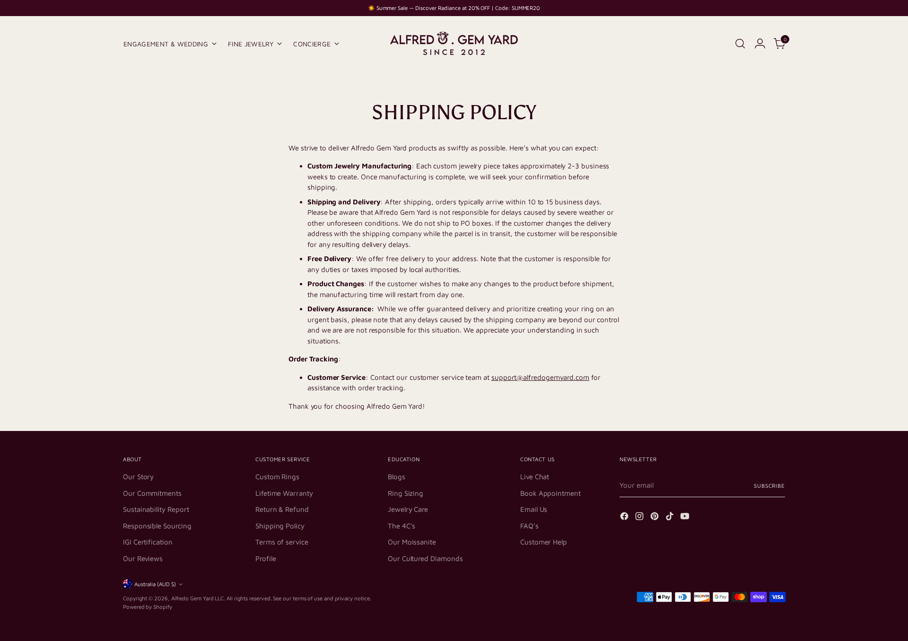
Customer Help (543, 542)
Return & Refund (282, 509)
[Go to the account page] (760, 43)
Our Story (138, 477)
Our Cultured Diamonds (425, 558)
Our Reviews (143, 558)
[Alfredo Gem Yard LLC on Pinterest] (655, 517)
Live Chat (534, 477)
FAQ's (529, 526)
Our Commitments (152, 493)
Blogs (396, 477)
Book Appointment (550, 493)
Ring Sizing (405, 493)
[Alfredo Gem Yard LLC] (454, 43)
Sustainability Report (156, 509)
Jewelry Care (408, 509)
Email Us (533, 509)
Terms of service (281, 542)
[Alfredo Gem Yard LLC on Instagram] (640, 517)
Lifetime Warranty (284, 493)
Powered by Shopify (147, 607)
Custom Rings (277, 477)
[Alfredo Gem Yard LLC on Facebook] (625, 517)
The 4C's (401, 526)
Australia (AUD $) (155, 584)
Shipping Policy (280, 526)
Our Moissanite (412, 542)
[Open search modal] (740, 43)
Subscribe (769, 486)
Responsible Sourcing (157, 526)
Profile (265, 558)
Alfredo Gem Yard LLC (197, 598)
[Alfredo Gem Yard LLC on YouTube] (685, 517)
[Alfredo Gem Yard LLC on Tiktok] (670, 517)
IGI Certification (148, 542)
